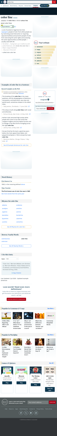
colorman (4, 241)
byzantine (5, 218)
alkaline (4, 205)
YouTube (31, 413)
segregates (4, 32)
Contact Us (32, 409)
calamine (19, 218)
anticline (19, 208)
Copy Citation (17, 273)
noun (15, 17)
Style (3, 259)
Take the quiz (50, 389)
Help (6, 409)
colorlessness (6, 239)
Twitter (26, 413)
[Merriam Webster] (45, 93)
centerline (19, 222)
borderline (19, 215)
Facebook (21, 413)
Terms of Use (48, 409)
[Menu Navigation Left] (1, 5)
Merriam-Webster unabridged (16, 299)
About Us (11, 409)
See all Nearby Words (16, 246)
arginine (4, 212)
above (23, 184)
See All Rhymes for (16, 227)
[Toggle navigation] (1, 2)
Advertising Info (24, 409)
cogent (44, 99)
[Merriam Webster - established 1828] (5, 2)
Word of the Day (45, 96)
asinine (18, 212)
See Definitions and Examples (44, 102)
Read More (21, 93)
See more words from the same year (13, 194)
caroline (4, 222)
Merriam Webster (5, 402)
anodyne (5, 208)
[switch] (7, 26)
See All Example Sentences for (16, 145)
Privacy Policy (40, 409)
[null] (48, 99)
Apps (16, 409)
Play (7, 383)
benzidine (5, 215)
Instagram (36, 413)
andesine (19, 205)
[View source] (29, 106)
